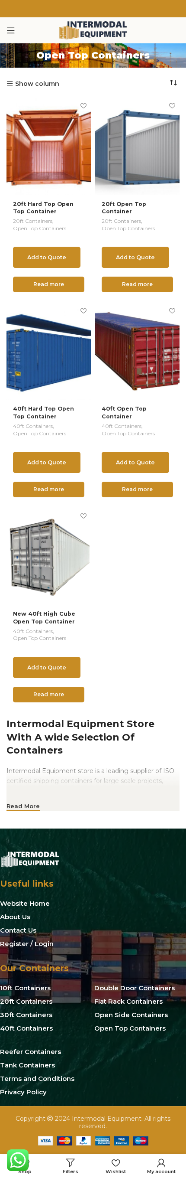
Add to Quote (46, 257)
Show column (37, 83)
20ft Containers (32, 221)
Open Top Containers (39, 228)
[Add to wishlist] (83, 105)
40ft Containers (33, 426)
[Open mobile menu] (10, 30)
